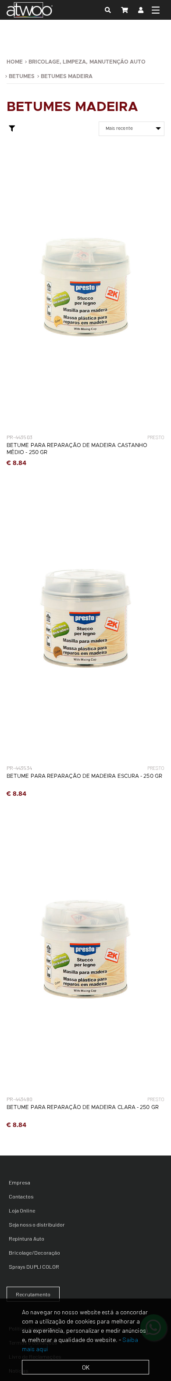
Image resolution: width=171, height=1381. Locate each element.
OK (85, 1367)
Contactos (21, 1196)
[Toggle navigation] (155, 10)
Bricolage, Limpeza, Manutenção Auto (87, 61)
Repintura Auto (26, 1238)
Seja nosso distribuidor (37, 1224)
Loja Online (22, 1210)
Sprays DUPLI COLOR (34, 1266)
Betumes (22, 76)
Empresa (19, 1182)
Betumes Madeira (67, 76)
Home (15, 61)
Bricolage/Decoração (34, 1252)
